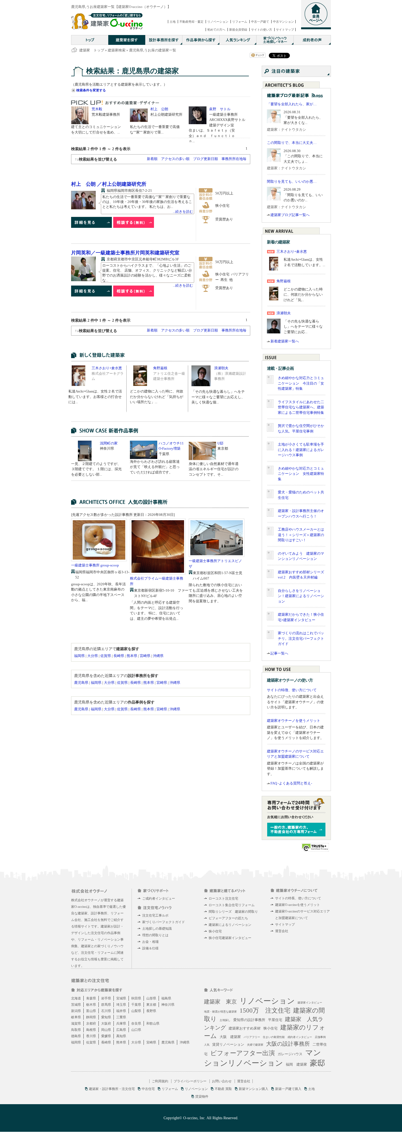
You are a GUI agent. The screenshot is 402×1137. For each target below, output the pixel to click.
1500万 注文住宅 (265, 1010)
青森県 (91, 998)
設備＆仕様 (150, 948)
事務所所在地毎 (234, 159)
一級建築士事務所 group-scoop (95, 565)
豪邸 (317, 1063)
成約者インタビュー (299, 1037)
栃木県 (91, 1005)
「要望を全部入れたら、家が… (292, 104)
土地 (173, 21)
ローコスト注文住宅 (223, 898)
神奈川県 (167, 1005)
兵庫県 (121, 1023)
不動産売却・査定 (191, 21)
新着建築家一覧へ (284, 341)
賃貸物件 (201, 1096)
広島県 (121, 1030)
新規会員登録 (238, 29)
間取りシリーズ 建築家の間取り (233, 912)
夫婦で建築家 (255, 1044)
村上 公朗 (159, 109)
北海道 (76, 998)
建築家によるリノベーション (230, 925)
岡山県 (106, 1030)
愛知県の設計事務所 (249, 1020)
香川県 (91, 1036)
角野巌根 (160, 368)
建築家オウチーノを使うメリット (293, 721)
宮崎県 (145, 656)
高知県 (121, 1036)
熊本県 (132, 656)
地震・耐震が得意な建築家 (220, 1011)
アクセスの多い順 (175, 159)
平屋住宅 (275, 1020)
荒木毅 (97, 109)
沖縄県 (158, 656)
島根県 (91, 1030)
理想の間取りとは (155, 935)
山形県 (151, 998)
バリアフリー (252, 1037)
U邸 (220, 443)
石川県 (106, 1011)
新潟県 (76, 1011)
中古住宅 (148, 1089)
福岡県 (79, 656)
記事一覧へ (279, 653)
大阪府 (106, 1023)
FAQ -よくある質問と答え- (291, 783)
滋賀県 (76, 1023)
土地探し (225, 1020)
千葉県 (136, 1005)
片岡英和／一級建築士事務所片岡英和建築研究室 (125, 252)
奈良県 (136, 1023)
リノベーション (217, 21)
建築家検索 (117, 50)
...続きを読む (183, 212)
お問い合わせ (222, 1081)
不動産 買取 (223, 1089)
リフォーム (239, 21)
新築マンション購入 (253, 1089)
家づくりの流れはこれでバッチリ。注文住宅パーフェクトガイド (301, 638)
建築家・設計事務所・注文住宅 (112, 1089)
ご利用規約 (160, 1081)
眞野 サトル (220, 109)
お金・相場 (150, 942)
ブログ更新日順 (205, 159)
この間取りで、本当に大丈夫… (292, 143)
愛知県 (106, 1017)
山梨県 (136, 1011)
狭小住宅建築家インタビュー (230, 938)
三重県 (121, 1017)
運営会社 (281, 931)
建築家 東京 (220, 1002)
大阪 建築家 (230, 1037)
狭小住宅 (215, 931)
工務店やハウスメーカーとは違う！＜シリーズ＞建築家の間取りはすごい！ (301, 534)
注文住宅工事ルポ (155, 915)
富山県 (91, 1011)
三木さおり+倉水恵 (107, 368)
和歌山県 (152, 1023)
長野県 (151, 1011)
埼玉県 (121, 1005)
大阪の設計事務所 (288, 1044)
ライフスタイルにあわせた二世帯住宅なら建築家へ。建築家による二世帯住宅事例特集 (301, 407)
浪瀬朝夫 (221, 368)
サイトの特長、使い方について (298, 898)
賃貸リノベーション (228, 1044)
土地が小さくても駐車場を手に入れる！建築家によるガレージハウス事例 (301, 449)
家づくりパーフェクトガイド (163, 922)
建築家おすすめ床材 (245, 1028)
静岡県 (91, 1017)
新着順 (152, 159)
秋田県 (136, 998)
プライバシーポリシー (190, 1081)
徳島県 (76, 1036)
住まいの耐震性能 (274, 1037)
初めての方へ (216, 29)
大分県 (92, 656)
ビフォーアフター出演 (242, 1053)
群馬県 (106, 1005)
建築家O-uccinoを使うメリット (297, 905)
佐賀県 (105, 656)
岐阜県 (76, 1017)
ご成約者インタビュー (158, 898)
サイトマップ (285, 29)
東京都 (151, 1005)
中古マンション (283, 21)
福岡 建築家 (296, 1064)
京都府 (91, 1023)
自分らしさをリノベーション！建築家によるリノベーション (301, 596)
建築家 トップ (91, 50)
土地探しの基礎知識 (157, 928)
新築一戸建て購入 (288, 1089)
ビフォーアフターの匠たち (228, 918)
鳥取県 (76, 1030)
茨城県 (76, 1005)
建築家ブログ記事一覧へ (290, 215)
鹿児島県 (81, 683)
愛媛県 (106, 1036)
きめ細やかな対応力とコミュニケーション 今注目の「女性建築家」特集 (301, 383)
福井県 (121, 1011)
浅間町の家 (109, 443)
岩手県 (106, 998)
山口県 (136, 1030)
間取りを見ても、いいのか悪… (292, 181)
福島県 (166, 998)
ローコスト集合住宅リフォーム (232, 905)
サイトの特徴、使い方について (292, 690)
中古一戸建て (260, 21)
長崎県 (118, 656)
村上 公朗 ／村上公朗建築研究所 (108, 184)
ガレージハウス (290, 1054)
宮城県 (121, 998)
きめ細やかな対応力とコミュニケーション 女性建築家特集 (301, 473)
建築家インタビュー (310, 1002)
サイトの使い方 (261, 29)
